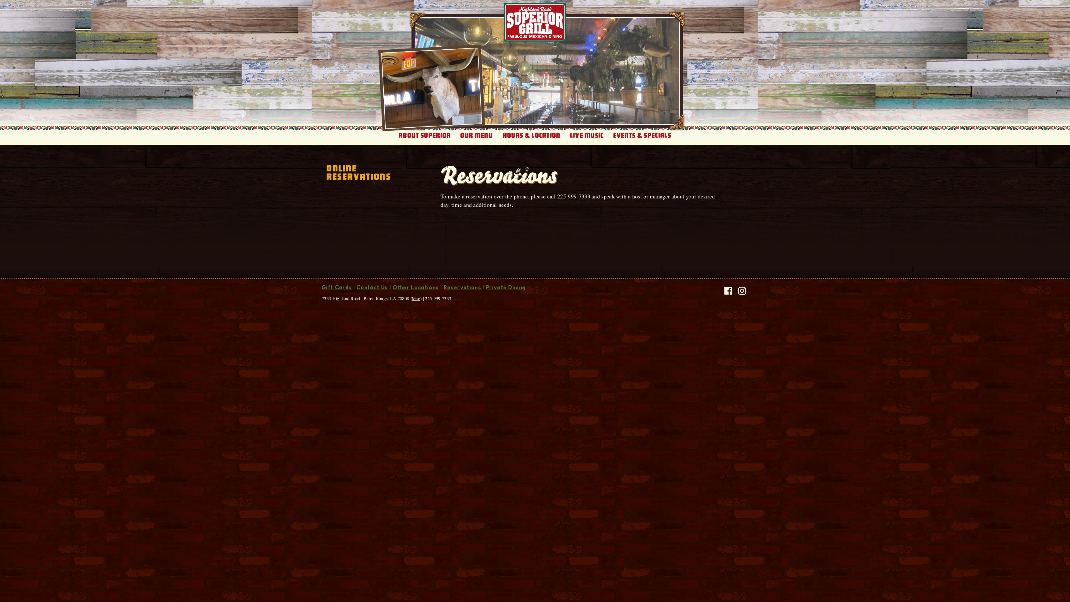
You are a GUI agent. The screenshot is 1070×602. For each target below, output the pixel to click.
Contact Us (372, 288)
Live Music (587, 135)
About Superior (425, 135)
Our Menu (476, 135)
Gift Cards (337, 288)
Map (416, 298)
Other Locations (416, 288)
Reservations (462, 288)
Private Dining (506, 288)
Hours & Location (532, 135)
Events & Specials (642, 135)
